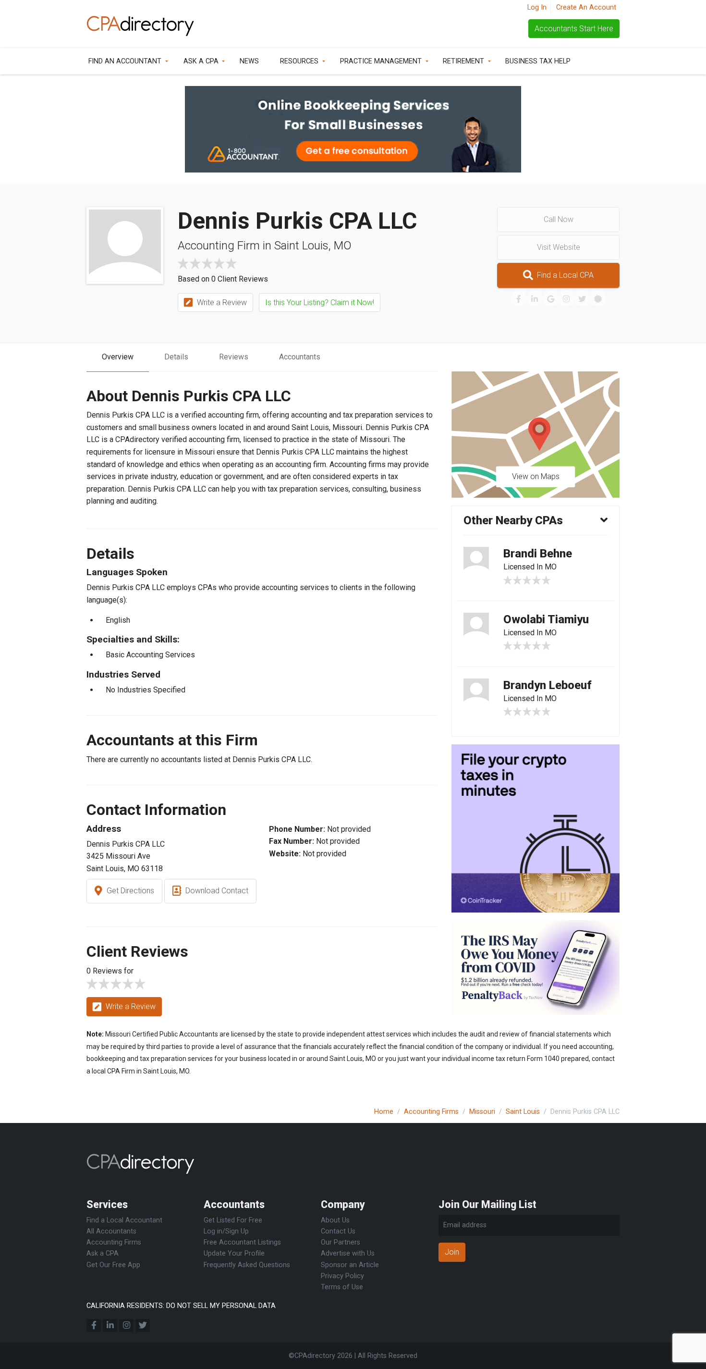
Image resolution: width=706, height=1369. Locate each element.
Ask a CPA (201, 61)
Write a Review (221, 302)
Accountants (299, 356)
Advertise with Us (348, 1253)
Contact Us (338, 1231)
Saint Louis (523, 1112)
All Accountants (111, 1231)
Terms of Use (342, 1287)
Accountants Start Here (574, 28)
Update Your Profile (234, 1253)
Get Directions (129, 890)
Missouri (482, 1112)
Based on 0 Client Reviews (223, 279)
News (249, 61)
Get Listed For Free (233, 1220)
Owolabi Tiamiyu (546, 619)
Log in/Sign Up (226, 1231)
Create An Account (586, 7)
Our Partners (340, 1242)
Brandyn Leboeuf (547, 685)
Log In (537, 7)
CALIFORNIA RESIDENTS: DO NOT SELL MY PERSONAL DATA (181, 1306)
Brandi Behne (537, 553)
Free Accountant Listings (242, 1242)
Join (452, 1252)
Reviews (233, 356)
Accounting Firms (431, 1112)
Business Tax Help (538, 61)
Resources (299, 61)
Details (176, 356)
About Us (335, 1220)
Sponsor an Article (350, 1265)
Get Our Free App (113, 1265)
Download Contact (215, 890)
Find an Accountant (124, 61)
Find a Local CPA (564, 275)
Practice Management (381, 61)
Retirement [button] (463, 61)
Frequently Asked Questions (247, 1265)
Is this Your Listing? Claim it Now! (319, 302)
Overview (118, 356)
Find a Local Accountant (124, 1220)
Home (383, 1112)
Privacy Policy (342, 1276)
